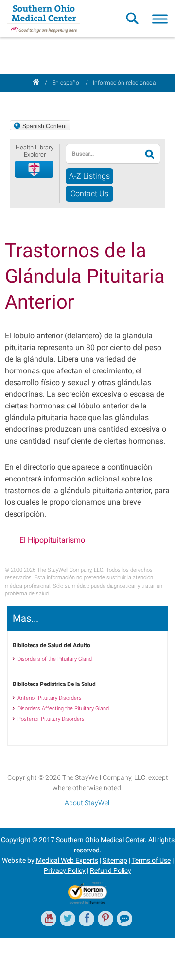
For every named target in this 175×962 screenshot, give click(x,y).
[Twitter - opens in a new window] (67, 918)
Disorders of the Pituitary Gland (55, 659)
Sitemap (115, 860)
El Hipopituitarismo (52, 540)
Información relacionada (124, 82)
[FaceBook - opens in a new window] (86, 918)
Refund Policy (110, 870)
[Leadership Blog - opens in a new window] (124, 918)
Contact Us (89, 193)
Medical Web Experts (67, 860)
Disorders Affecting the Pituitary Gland (63, 708)
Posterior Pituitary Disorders (51, 719)
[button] (34, 170)
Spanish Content (44, 126)
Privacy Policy (65, 870)
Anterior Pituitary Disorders (50, 698)
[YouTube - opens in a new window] (48, 918)
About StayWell (88, 803)
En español (66, 82)
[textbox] (103, 153)
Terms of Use (151, 860)
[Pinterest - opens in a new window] (105, 918)
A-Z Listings (89, 176)
